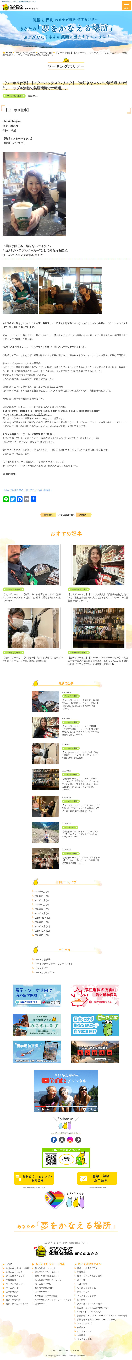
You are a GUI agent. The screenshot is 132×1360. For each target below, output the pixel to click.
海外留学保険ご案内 (44, 1287)
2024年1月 (40, 913)
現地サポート (41, 1303)
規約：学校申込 (13, 1299)
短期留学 (81, 1272)
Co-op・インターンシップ (89, 1311)
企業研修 (81, 1335)
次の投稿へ (83, 514)
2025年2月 (40, 904)
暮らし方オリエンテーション (48, 1279)
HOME (9, 1264)
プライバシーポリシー (59, 1350)
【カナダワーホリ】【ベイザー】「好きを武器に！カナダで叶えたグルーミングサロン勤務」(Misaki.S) (33, 659)
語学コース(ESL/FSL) (87, 1268)
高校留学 (81, 1327)
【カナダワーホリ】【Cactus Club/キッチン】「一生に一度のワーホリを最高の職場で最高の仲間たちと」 (81, 860)
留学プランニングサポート (47, 1272)
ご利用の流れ (12, 1295)
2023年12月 (41, 917)
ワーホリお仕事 (14, 96)
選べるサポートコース (45, 1268)
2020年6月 (40, 930)
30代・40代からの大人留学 (89, 1276)
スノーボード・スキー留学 (89, 1303)
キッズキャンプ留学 (86, 1295)
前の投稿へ (48, 514)
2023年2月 (40, 922)
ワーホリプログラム (45, 972)
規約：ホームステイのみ (17, 1303)
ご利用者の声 (12, 1291)
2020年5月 (40, 935)
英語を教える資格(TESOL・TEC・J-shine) (96, 1319)
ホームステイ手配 (43, 1283)
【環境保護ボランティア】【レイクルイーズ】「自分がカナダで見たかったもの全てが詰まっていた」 (80, 834)
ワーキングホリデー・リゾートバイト (54, 963)
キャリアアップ (84, 1323)
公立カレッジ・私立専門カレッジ (92, 1307)
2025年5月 (40, 900)
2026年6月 (40, 891)
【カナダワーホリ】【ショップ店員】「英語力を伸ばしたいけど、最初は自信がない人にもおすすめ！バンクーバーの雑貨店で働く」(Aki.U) (98, 597)
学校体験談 (11, 1279)
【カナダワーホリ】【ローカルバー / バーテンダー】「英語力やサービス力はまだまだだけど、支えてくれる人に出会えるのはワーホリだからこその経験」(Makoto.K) (98, 660)
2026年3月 (40, 896)
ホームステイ (12, 1287)
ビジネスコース (84, 1331)
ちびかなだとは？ (14, 1272)
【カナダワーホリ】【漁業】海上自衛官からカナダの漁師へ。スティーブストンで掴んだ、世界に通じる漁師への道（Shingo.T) (32, 597)
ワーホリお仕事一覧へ (66, 514)
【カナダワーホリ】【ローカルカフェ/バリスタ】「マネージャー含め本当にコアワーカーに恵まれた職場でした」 (81, 808)
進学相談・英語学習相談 (46, 1295)
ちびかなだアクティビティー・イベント (53, 1299)
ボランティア (70, 827)
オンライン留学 (84, 1339)
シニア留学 (82, 1283)
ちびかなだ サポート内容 (17, 1268)
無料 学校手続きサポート (47, 1276)
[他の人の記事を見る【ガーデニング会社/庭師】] (27, 490)
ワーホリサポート (43, 1291)
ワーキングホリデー (15, 1283)
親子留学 (81, 1299)
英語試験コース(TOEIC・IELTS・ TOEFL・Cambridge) (102, 1315)
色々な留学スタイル (15, 1276)
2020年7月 (40, 926)
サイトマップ (76, 1350)
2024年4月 (40, 909)
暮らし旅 (81, 1279)
